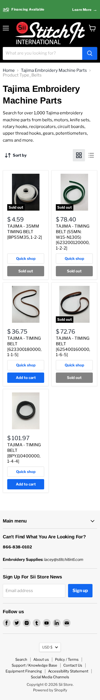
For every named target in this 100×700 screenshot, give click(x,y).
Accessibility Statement (68, 671)
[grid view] (79, 155)
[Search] (89, 53)
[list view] (91, 155)
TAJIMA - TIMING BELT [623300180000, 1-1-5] (24, 346)
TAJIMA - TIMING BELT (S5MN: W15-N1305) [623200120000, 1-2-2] (72, 237)
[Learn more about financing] (50, 9)
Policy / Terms (67, 659)
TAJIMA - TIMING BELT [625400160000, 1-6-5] (73, 346)
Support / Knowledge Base (34, 665)
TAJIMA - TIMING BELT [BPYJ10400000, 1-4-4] (24, 453)
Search (21, 659)
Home (9, 70)
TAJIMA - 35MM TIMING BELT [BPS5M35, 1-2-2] (24, 232)
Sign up (80, 590)
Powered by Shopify (50, 690)
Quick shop (26, 258)
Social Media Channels (50, 677)
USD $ (47, 647)
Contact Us (72, 665)
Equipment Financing (24, 671)
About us (41, 659)
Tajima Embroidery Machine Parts (54, 70)
